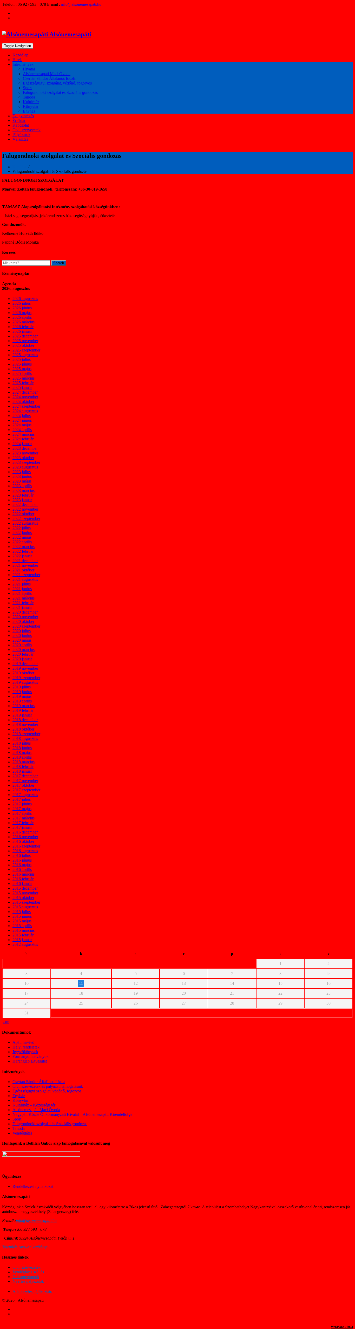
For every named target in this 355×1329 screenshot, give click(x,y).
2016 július (21, 855)
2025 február (23, 383)
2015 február (23, 935)
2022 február (23, 551)
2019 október (23, 673)
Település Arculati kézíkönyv (25, 1247)
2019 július (21, 687)
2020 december (25, 612)
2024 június (22, 420)
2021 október (23, 570)
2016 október (23, 841)
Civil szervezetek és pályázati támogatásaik (47, 1086)
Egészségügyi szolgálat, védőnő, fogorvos (57, 83)
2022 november (25, 509)
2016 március (23, 874)
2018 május (21, 752)
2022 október (23, 514)
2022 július (21, 528)
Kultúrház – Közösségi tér (33, 1105)
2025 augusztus (25, 355)
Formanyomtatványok (30, 1056)
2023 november (25, 453)
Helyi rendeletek (26, 1047)
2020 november (25, 617)
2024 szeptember (26, 406)
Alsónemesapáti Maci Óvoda (46, 73)
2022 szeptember (26, 518)
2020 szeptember (26, 626)
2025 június (22, 364)
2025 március (23, 378)
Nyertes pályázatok (28, 1281)
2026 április (22, 317)
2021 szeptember (26, 574)
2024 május (21, 425)
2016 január (22, 883)
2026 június (22, 308)
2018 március (23, 762)
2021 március (23, 598)
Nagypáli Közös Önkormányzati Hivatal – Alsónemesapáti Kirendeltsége (72, 1114)
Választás (20, 139)
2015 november (25, 893)
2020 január (22, 659)
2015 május (21, 921)
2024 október (23, 401)
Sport (27, 88)
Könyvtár (30, 106)
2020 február (23, 654)
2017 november (25, 780)
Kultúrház (31, 102)
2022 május (21, 537)
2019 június (22, 691)
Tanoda (29, 97)
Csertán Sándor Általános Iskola (49, 78)
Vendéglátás (22, 1133)
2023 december (25, 448)
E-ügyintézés (23, 116)
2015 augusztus (25, 907)
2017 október (23, 785)
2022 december (25, 504)
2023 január (22, 500)
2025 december (25, 336)
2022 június (22, 532)
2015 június (22, 916)
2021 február (23, 603)
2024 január (22, 443)
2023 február (23, 495)
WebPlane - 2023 (342, 1327)
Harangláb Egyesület (29, 1061)
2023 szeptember (26, 462)
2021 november (25, 565)
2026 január (22, 331)
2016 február (23, 879)
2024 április (22, 429)
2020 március (23, 649)
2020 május (21, 640)
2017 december (25, 776)
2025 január (22, 387)
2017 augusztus (25, 794)
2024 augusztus (25, 411)
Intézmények (23, 64)
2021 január (22, 607)
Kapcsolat (20, 125)
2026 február (23, 326)
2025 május (21, 369)
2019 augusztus (25, 682)
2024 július (21, 415)
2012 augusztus (25, 944)
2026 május (21, 312)
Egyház (29, 111)
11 (81, 983)
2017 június (22, 804)
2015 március (23, 930)
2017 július (21, 799)
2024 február (23, 439)
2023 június (22, 476)
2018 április (22, 757)
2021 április (22, 593)
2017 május (21, 808)
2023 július (21, 472)
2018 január (22, 771)
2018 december (25, 720)
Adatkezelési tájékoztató (32, 1291)
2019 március (23, 705)
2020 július (21, 631)
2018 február (23, 766)
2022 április (22, 542)
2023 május (21, 481)
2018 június (22, 748)
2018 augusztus (25, 738)
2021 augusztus (25, 579)
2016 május (21, 865)
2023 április (22, 486)
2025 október (23, 345)
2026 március (23, 322)
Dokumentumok (25, 1276)
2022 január (22, 556)
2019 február (23, 710)
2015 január (22, 939)
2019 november (25, 668)
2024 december (25, 392)
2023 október (23, 457)
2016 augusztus (25, 851)
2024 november (25, 397)
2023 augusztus (25, 467)
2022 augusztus (25, 523)
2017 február (23, 822)
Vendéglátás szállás (28, 1272)
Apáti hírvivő (23, 1042)
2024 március (23, 434)
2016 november (25, 837)
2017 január (22, 827)
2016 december (25, 832)
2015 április (22, 925)
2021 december (25, 560)
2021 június (22, 589)
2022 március (23, 546)
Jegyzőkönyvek (25, 1052)
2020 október (23, 621)
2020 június (22, 635)
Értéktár (18, 120)
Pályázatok (21, 134)
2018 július (21, 743)
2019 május (21, 696)
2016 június (22, 860)
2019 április (22, 701)
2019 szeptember (26, 677)
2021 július (21, 584)
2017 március (23, 818)
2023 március (23, 490)
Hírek (17, 59)
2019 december (25, 663)
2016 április (22, 869)
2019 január (22, 715)
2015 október (23, 897)
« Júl (6, 1022)
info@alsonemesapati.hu (81, 4)
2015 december (25, 888)
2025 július (21, 359)
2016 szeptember (26, 846)
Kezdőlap (20, 55)
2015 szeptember (26, 902)
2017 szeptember (26, 790)
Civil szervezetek (26, 130)
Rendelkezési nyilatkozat (32, 1186)
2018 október (23, 729)
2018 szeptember (26, 734)
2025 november (25, 340)
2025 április (22, 373)
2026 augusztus (25, 298)
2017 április (22, 813)
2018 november (25, 724)
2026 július (21, 303)
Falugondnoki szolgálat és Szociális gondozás (60, 92)
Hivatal (29, 69)
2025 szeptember (26, 350)
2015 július (21, 911)
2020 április (22, 645)
